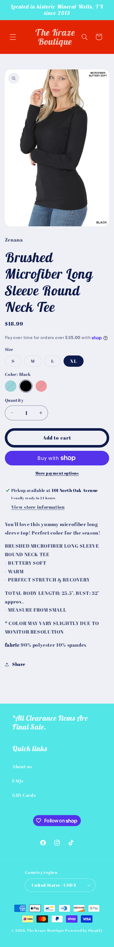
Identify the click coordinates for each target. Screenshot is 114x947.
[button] (13, 37)
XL (73, 361)
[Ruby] (41, 386)
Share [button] (19, 664)
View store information (38, 507)
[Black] (26, 386)
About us (22, 766)
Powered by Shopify (83, 930)
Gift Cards (24, 795)
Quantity (14, 400)
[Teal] (10, 386)
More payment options (57, 473)
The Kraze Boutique (45, 930)
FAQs (18, 781)
